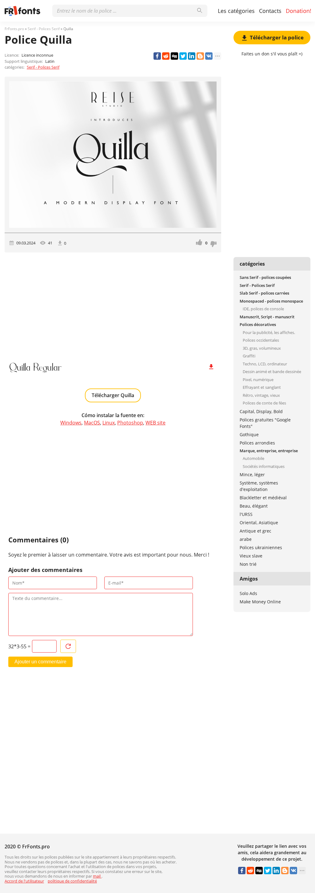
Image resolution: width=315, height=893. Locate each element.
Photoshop (130, 422)
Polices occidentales (261, 340)
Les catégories (236, 10)
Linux (108, 422)
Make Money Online (260, 602)
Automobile (253, 458)
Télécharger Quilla (113, 395)
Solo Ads (248, 593)
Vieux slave (251, 556)
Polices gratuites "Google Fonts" (265, 423)
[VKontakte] (209, 56)
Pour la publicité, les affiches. (269, 332)
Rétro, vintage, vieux (261, 395)
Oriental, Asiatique (259, 522)
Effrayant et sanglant (262, 387)
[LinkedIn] (191, 56)
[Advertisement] (113, 305)
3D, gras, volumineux (262, 348)
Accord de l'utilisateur (24, 881)
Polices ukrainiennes (261, 547)
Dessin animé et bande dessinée (272, 371)
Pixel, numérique (258, 379)
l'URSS (246, 514)
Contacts (270, 10)
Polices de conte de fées (264, 403)
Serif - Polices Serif (43, 67)
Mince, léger (252, 474)
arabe (246, 539)
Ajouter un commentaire (40, 661)
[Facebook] (157, 56)
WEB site (155, 422)
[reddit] (165, 56)
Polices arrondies (257, 443)
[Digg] (174, 56)
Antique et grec (255, 531)
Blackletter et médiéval (263, 498)
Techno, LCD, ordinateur (265, 364)
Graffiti (249, 356)
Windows (71, 422)
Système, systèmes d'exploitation (259, 486)
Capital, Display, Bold (261, 411)
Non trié (248, 564)
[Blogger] (200, 56)
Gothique (249, 434)
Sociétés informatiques (264, 466)
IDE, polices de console (263, 309)
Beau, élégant (254, 506)
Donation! (298, 10)
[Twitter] (183, 56)
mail (97, 876)
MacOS (92, 422)
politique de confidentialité (72, 881)
